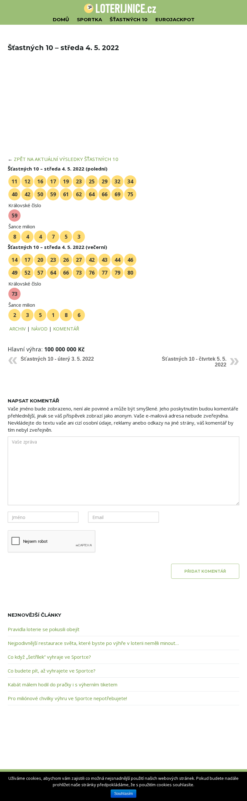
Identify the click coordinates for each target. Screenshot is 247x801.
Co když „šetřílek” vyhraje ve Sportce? (49, 657)
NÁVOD (39, 328)
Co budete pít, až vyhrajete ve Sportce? (52, 670)
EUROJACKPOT (175, 19)
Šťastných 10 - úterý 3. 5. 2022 (57, 359)
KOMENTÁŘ (66, 328)
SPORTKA (89, 19)
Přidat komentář (205, 571)
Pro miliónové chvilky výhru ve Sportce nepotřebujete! (67, 698)
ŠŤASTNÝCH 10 (129, 19)
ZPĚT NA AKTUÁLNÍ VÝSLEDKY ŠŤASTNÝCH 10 (66, 159)
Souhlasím (123, 793)
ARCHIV (17, 328)
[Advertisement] (123, 108)
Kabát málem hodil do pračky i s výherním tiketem (62, 684)
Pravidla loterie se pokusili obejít (43, 629)
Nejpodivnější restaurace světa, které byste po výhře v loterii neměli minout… (93, 643)
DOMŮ (61, 19)
